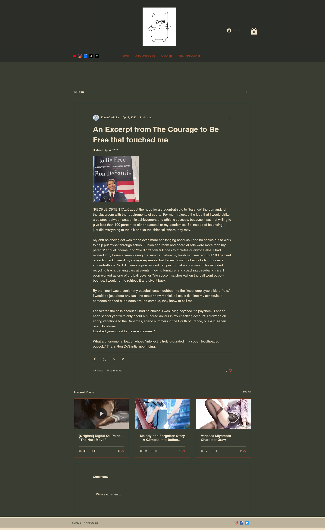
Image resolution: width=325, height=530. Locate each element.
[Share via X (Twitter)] (104, 359)
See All (247, 391)
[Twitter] (247, 523)
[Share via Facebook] (94, 359)
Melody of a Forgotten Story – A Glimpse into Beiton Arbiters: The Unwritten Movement (162, 438)
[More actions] (230, 117)
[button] (254, 31)
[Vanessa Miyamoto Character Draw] (223, 414)
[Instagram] (236, 523)
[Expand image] (116, 179)
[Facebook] (241, 523)
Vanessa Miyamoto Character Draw (216, 438)
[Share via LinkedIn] (113, 359)
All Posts (79, 91)
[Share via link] (122, 359)
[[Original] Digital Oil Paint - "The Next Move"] (101, 414)
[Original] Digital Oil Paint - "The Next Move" (100, 438)
